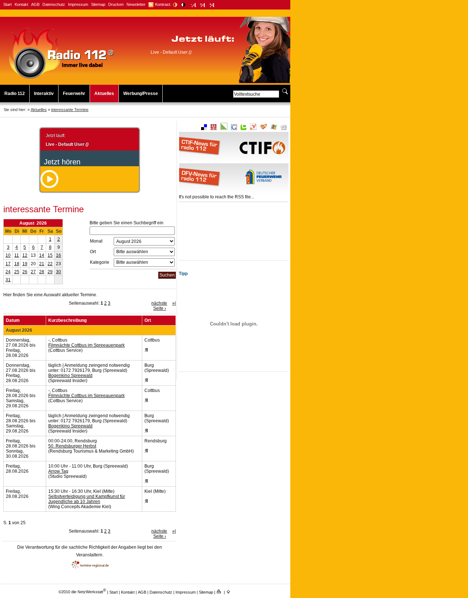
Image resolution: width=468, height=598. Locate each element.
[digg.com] (284, 128)
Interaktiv (44, 93)
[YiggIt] (263, 128)
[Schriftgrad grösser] (211, 4)
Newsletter (136, 4)
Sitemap (98, 4)
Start (7, 4)
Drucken (116, 4)
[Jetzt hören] (49, 186)
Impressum (78, 4)
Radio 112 (14, 93)
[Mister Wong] (213, 128)
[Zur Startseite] (61, 78)
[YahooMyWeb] (253, 128)
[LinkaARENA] (223, 128)
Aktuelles (104, 93)
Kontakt (21, 4)
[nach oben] (229, 592)
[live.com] (274, 128)
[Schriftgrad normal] (202, 4)
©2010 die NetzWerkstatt (82, 592)
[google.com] (234, 128)
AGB (35, 4)
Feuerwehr (74, 93)
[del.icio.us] (204, 128)
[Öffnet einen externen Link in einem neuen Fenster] (151, 4)
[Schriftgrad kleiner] (193, 4)
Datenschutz (53, 4)
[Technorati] (243, 128)
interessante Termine (69, 109)
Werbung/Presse (140, 93)
